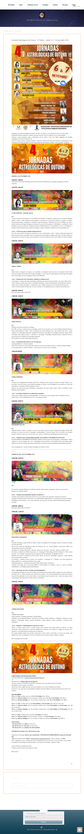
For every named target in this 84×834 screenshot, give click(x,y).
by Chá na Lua (50, 20)
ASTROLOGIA (34, 20)
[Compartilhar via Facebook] (12, 759)
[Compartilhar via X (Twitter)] (16, 759)
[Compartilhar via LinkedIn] (20, 759)
